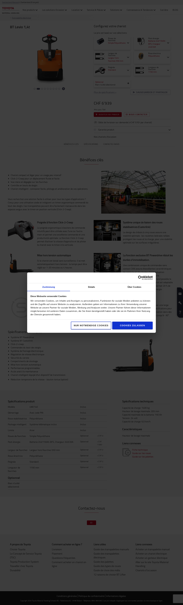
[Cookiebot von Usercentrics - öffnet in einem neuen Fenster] (140, 278)
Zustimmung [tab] (48, 287)
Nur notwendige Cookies (91, 325)
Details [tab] (91, 287)
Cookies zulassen (132, 325)
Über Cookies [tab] (134, 287)
